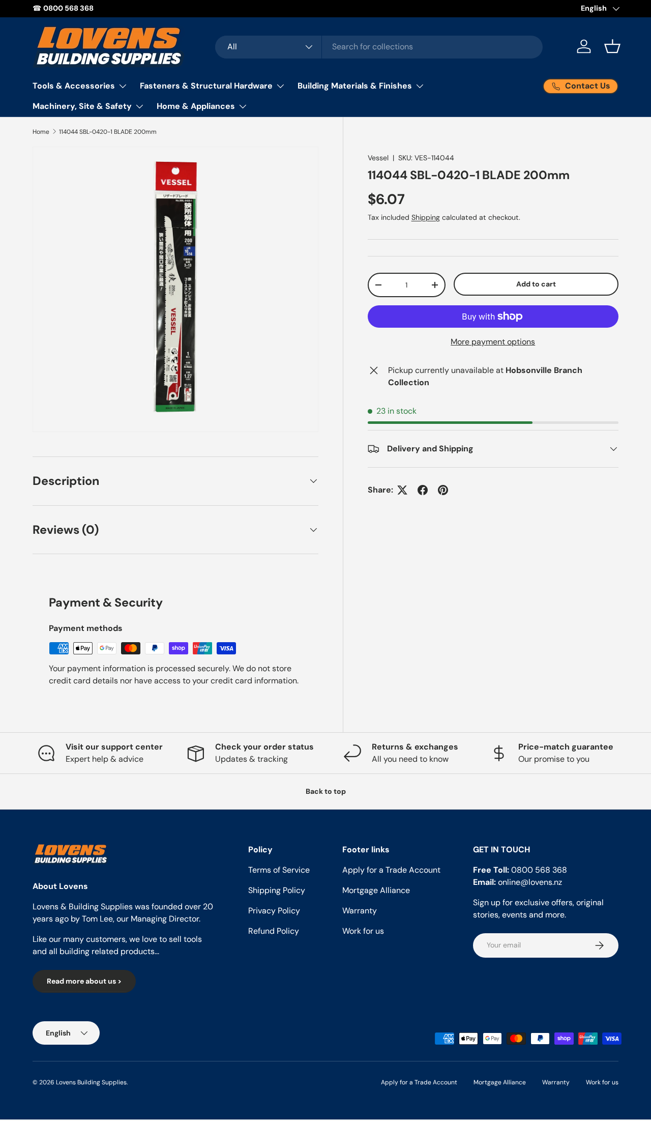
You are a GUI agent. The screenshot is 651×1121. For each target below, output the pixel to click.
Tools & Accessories (74, 85)
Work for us (363, 931)
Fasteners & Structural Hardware (206, 85)
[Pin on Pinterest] (443, 490)
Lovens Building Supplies (91, 1082)
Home (41, 132)
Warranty (359, 910)
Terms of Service (279, 870)
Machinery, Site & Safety (82, 106)
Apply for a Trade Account (391, 870)
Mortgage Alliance (376, 890)
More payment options (493, 341)
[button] (612, 46)
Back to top (326, 791)
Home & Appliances (196, 106)
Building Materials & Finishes (355, 85)
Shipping (425, 217)
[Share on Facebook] (422, 490)
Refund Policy (273, 931)
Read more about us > (84, 981)
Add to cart (536, 284)
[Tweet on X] (402, 490)
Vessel (378, 157)
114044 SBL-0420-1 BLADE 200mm (108, 132)
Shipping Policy (276, 890)
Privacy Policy (274, 910)
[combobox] (379, 46)
